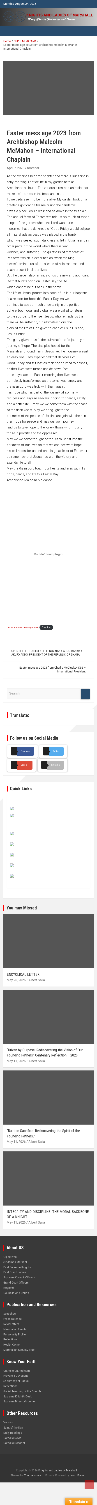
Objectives (10, 1257)
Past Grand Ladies (14, 1272)
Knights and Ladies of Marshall (57, 1470)
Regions (8, 1287)
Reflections (10, 1339)
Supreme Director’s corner (19, 1401)
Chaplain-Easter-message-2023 (22, 627)
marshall (33, 168)
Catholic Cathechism (16, 1370)
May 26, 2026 (16, 980)
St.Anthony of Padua (16, 1381)
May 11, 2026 (16, 1061)
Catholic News (12, 1438)
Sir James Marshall (15, 1262)
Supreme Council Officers (19, 1277)
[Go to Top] (89, 1484)
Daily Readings (12, 1432)
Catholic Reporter (14, 1443)
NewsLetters (11, 1324)
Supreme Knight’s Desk (17, 1396)
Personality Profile (14, 1334)
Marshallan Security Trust (19, 1349)
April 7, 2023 (15, 168)
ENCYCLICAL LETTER (23, 974)
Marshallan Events (15, 1329)
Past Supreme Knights (17, 1267)
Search (85, 694)
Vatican (8, 1422)
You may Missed (22, 908)
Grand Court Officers (16, 1282)
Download (46, 627)
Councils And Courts (16, 1293)
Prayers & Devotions (15, 1375)
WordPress (78, 1475)
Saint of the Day (13, 1427)
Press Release (12, 1319)
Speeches (9, 1313)
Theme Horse (32, 1475)
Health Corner (12, 1344)
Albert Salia (36, 980)
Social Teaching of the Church (22, 1391)
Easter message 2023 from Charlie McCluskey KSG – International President (52, 669)
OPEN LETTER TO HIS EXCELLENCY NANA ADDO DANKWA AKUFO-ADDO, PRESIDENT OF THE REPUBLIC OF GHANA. (46, 652)
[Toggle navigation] (9, 31)
